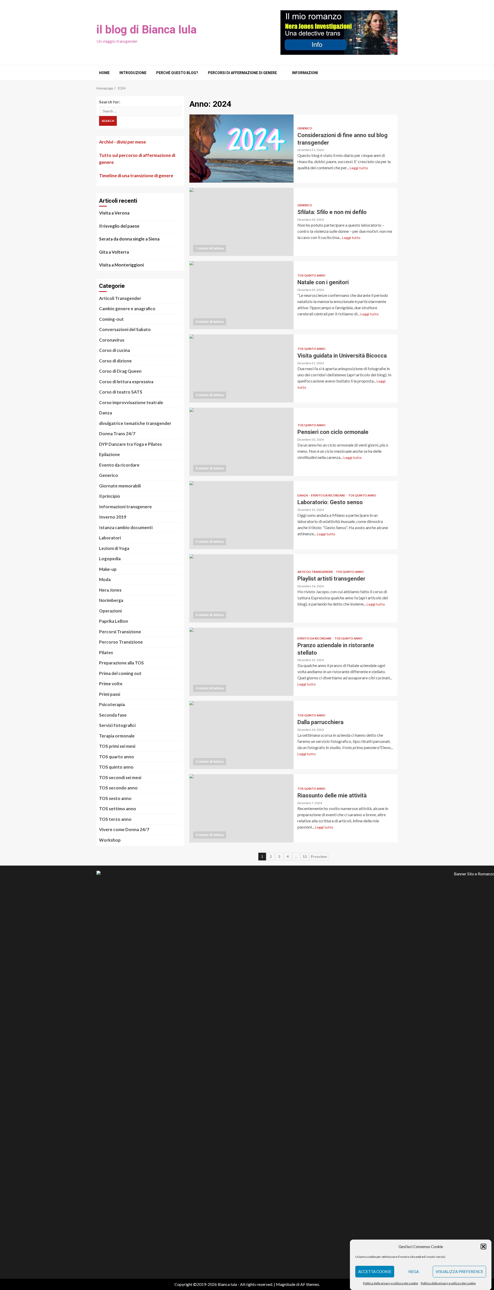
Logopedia (110, 558)
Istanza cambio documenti (126, 527)
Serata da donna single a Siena (129, 239)
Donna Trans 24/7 (117, 433)
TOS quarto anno (116, 756)
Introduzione (132, 73)
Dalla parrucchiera (241, 735)
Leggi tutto (359, 168)
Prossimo (319, 856)
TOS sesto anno (115, 798)
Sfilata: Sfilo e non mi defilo (241, 222)
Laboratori (110, 537)
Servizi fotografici (117, 725)
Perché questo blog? (177, 73)
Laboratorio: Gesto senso (241, 515)
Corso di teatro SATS (120, 392)
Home (104, 73)
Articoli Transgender (315, 571)
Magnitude (285, 1284)
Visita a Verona (114, 213)
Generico (304, 128)
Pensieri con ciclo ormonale (241, 442)
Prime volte (110, 683)
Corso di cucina (114, 350)
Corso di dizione (115, 360)
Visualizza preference (459, 1271)
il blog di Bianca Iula (146, 29)
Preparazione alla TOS (121, 662)
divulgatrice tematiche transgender (135, 423)
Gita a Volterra (114, 252)
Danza (302, 495)
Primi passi (109, 694)
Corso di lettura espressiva (126, 381)
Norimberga (111, 600)
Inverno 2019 (112, 517)
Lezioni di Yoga (114, 548)
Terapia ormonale (117, 736)
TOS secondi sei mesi (120, 777)
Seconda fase (113, 715)
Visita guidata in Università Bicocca (241, 368)
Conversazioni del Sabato (125, 329)
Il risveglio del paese (119, 226)
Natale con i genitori (241, 295)
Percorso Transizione (121, 642)
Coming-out (111, 319)
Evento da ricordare (328, 495)
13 (305, 856)
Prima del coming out (120, 673)
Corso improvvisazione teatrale (131, 402)
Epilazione (109, 454)
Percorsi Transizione (120, 631)
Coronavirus (111, 340)
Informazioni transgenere (125, 506)
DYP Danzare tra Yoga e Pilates (130, 444)
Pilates (106, 652)
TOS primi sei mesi (117, 746)
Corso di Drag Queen (120, 371)
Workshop (110, 840)
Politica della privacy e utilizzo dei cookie (390, 1283)
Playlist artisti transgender (241, 588)
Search (108, 121)
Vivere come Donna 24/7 (124, 829)
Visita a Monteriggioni (121, 265)
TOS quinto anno (311, 275)
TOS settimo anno (117, 808)
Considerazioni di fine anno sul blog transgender (241, 148)
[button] (483, 1246)
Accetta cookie (374, 1271)
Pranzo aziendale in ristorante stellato (241, 662)
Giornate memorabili (120, 485)
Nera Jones (110, 590)
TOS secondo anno (118, 787)
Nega (413, 1271)
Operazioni (110, 610)
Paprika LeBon (113, 621)
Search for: (109, 101)
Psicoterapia (112, 704)
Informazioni (305, 73)
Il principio (109, 496)
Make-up (108, 569)
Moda (105, 579)
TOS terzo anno (115, 819)
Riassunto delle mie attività (241, 808)
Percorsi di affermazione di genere (242, 73)
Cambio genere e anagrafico (127, 308)
